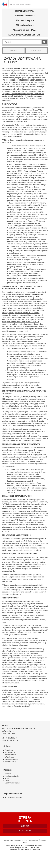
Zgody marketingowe (12, 783)
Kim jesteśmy (10, 752)
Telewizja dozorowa (24, 11)
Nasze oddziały (10, 762)
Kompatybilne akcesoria (14, 797)
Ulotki (7, 781)
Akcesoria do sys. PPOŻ (24, 30)
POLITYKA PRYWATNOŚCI (14, 845)
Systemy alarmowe (24, 15)
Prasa (7, 778)
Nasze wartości (10, 755)
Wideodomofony (24, 25)
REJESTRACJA (36, 50)
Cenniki (8, 774)
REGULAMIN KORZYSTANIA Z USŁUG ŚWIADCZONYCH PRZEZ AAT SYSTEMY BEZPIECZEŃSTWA (27, 847)
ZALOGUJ (13, 50)
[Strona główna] (16, 4)
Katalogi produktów (12, 776)
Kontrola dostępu (24, 20)
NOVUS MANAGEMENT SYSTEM (24, 35)
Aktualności (9, 750)
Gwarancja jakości (11, 759)
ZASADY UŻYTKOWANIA (32, 849)
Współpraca (9, 757)
